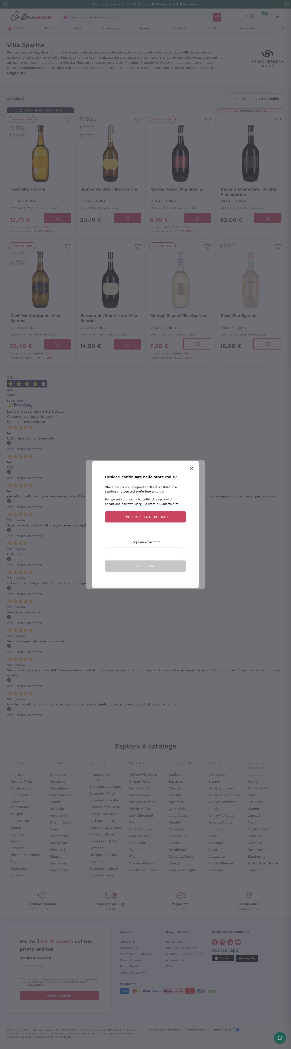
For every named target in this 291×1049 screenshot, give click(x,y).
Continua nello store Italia (145, 517)
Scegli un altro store (145, 542)
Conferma (145, 566)
